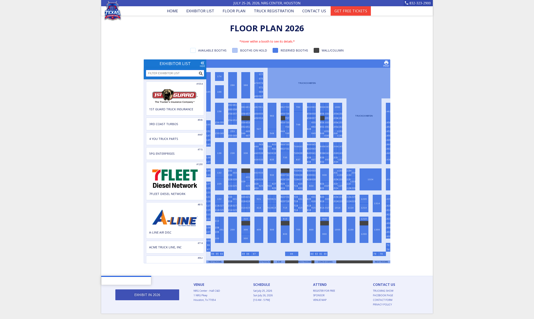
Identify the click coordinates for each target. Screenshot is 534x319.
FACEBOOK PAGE (383, 295)
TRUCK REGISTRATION (274, 10)
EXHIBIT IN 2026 (147, 295)
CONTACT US (314, 10)
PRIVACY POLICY (382, 304)
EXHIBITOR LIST (200, 10)
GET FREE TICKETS (350, 10)
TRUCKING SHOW (383, 291)
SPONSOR (319, 295)
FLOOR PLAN (234, 10)
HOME (172, 10)
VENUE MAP (320, 300)
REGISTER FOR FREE (324, 291)
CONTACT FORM (382, 300)
